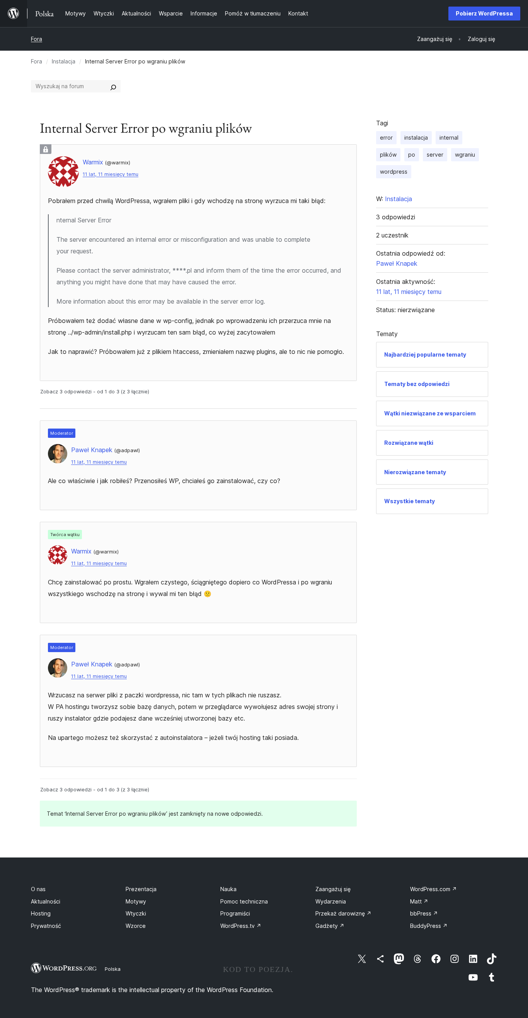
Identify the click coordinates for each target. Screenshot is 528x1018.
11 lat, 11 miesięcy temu (110, 174)
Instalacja (63, 61)
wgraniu (465, 154)
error (386, 137)
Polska (113, 969)
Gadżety (329, 925)
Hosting (41, 913)
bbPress (424, 913)
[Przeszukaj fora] (113, 86)
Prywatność (46, 925)
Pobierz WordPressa (484, 13)
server (435, 154)
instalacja (416, 137)
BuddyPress (429, 925)
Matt (419, 901)
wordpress (393, 171)
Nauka (228, 889)
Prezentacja (141, 889)
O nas (38, 889)
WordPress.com (433, 889)
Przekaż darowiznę (343, 913)
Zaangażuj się (333, 889)
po (411, 154)
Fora (36, 39)
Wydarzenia (330, 901)
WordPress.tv (240, 925)
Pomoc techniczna (244, 901)
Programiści (235, 913)
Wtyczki (136, 913)
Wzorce (136, 925)
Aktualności (45, 901)
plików (388, 154)
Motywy (136, 901)
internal (448, 137)
